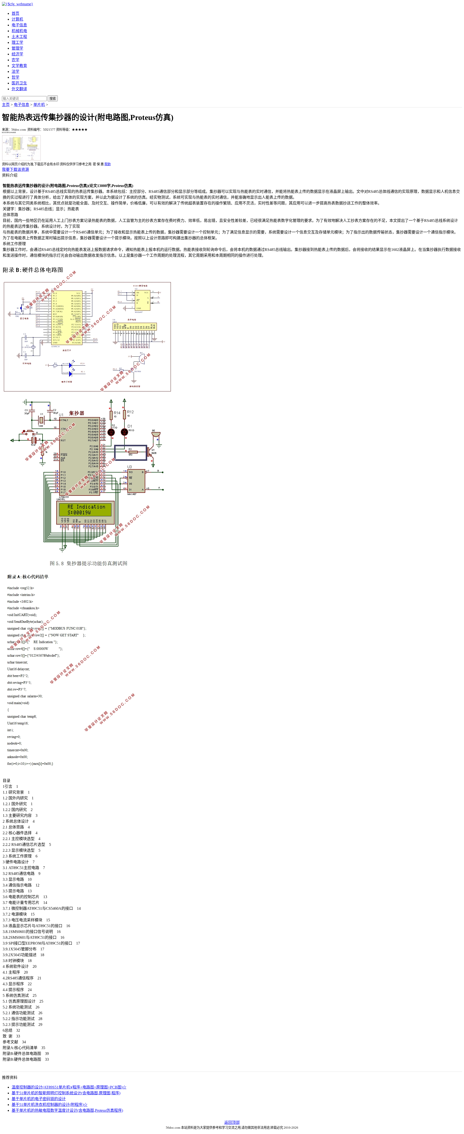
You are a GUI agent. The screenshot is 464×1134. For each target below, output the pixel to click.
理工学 (17, 42)
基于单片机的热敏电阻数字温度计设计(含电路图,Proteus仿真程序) (67, 1110)
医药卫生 (19, 83)
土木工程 (19, 37)
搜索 (53, 98)
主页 (6, 105)
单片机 (39, 105)
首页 (15, 13)
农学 (15, 60)
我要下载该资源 (15, 169)
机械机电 (19, 31)
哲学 (15, 77)
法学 (15, 71)
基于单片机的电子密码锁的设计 (39, 1099)
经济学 (17, 54)
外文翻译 (19, 89)
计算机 (17, 19)
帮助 (107, 164)
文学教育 (19, 66)
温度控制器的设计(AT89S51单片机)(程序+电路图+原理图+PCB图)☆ (69, 1087)
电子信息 (19, 25)
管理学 (17, 48)
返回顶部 (232, 1122)
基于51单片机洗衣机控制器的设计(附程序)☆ (49, 1105)
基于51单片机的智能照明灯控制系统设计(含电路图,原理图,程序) (66, 1093)
